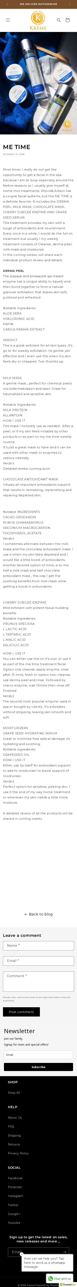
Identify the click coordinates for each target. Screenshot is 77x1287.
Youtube (14, 1223)
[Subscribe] (64, 1252)
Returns (14, 1144)
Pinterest (15, 1187)
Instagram (15, 1196)
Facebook (15, 1178)
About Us (15, 1117)
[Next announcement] (69, 4)
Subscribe (38, 1067)
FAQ (11, 1126)
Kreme (31, 1285)
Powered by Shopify (47, 1285)
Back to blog (41, 914)
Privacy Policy (18, 1153)
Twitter (13, 1205)
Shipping (14, 1135)
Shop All (14, 1093)
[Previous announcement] (7, 4)
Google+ (14, 1214)
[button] (8, 20)
